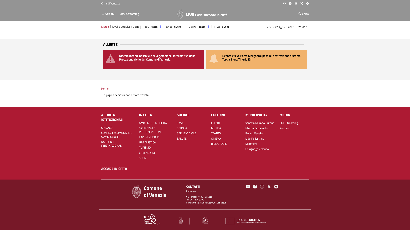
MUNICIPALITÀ (256, 115)
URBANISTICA (147, 142)
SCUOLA (182, 128)
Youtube (284, 3)
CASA (180, 123)
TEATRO (216, 133)
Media (285, 115)
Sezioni (110, 14)
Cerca (305, 14)
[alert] (153, 59)
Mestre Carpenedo (256, 128)
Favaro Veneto (254, 133)
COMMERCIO (147, 153)
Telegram (307, 3)
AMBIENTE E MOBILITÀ (153, 123)
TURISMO (145, 148)
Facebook (290, 3)
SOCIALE (183, 115)
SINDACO (107, 128)
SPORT (143, 158)
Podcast (285, 128)
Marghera (251, 144)
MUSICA (216, 128)
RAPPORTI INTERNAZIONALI (111, 144)
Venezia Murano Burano (260, 123)
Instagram (296, 3)
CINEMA (216, 139)
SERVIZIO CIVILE (186, 133)
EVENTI (215, 123)
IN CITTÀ (145, 115)
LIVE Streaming (129, 14)
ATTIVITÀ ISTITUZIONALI (112, 117)
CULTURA (218, 115)
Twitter (301, 3)
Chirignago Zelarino (257, 149)
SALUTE (182, 139)
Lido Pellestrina (254, 139)
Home (105, 88)
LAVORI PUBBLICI (149, 137)
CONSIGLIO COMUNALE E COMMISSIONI (116, 135)
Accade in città (114, 168)
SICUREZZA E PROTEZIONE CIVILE (151, 130)
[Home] (203, 14)
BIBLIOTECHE (219, 144)
